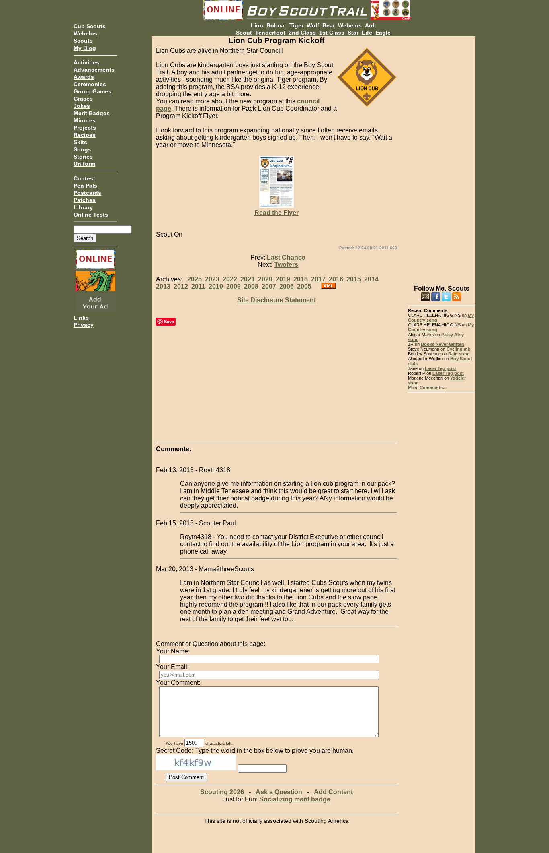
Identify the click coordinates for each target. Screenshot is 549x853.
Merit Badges (92, 113)
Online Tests (91, 214)
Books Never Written (442, 344)
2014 (371, 279)
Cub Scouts (90, 26)
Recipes (85, 135)
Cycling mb (459, 349)
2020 (265, 279)
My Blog (85, 48)
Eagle (383, 32)
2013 (163, 286)
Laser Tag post (440, 368)
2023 (212, 279)
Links (81, 317)
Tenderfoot (270, 32)
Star (353, 32)
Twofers (286, 264)
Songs (82, 149)
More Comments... (427, 387)
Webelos (85, 33)
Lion (257, 25)
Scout (244, 32)
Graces (83, 98)
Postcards (87, 193)
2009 (233, 286)
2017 (318, 279)
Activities (86, 62)
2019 (283, 279)
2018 (300, 279)
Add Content (333, 792)
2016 (336, 279)
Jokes (82, 106)
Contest (84, 178)
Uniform (84, 164)
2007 (269, 286)
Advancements (94, 69)
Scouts (83, 40)
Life (367, 32)
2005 (304, 286)
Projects (85, 127)
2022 (230, 279)
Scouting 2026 (222, 792)
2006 (286, 286)
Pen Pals (85, 185)
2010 (216, 286)
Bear (328, 25)
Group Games (92, 91)
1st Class (331, 32)
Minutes (85, 120)
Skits (80, 142)
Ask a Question (279, 792)
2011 (198, 286)
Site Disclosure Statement (276, 300)
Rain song (459, 353)
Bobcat (276, 25)
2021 (247, 279)
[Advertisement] (441, 157)
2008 (251, 286)
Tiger (296, 25)
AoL (370, 25)
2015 (353, 279)
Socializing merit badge (294, 799)
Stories (83, 156)
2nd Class (302, 32)
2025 (194, 279)
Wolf (313, 25)
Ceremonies (90, 84)
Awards (84, 77)
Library (83, 207)
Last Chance (286, 257)
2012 (181, 286)
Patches (85, 200)
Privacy (84, 325)
